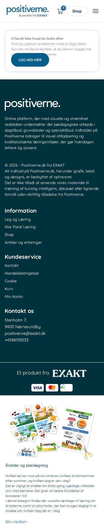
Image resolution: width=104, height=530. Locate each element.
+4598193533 (17, 340)
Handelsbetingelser (22, 273)
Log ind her (30, 60)
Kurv (9, 288)
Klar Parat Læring (20, 226)
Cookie (11, 280)
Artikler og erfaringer (23, 242)
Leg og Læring (18, 219)
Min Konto (14, 296)
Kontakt (12, 265)
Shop (77, 11)
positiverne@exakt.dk (25, 333)
